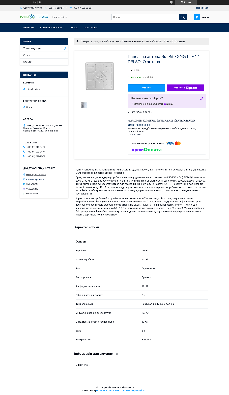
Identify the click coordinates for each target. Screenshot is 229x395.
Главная (28, 27)
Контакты (91, 27)
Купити (146, 87)
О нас (74, 27)
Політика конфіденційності (134, 390)
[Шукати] (183, 17)
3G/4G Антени (112, 41)
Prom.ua (130, 387)
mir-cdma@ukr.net (35, 179)
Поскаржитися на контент (108, 390)
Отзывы (27, 62)
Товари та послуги (91, 41)
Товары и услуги (51, 27)
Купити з (179, 87)
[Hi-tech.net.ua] (34, 18)
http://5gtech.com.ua (36, 174)
